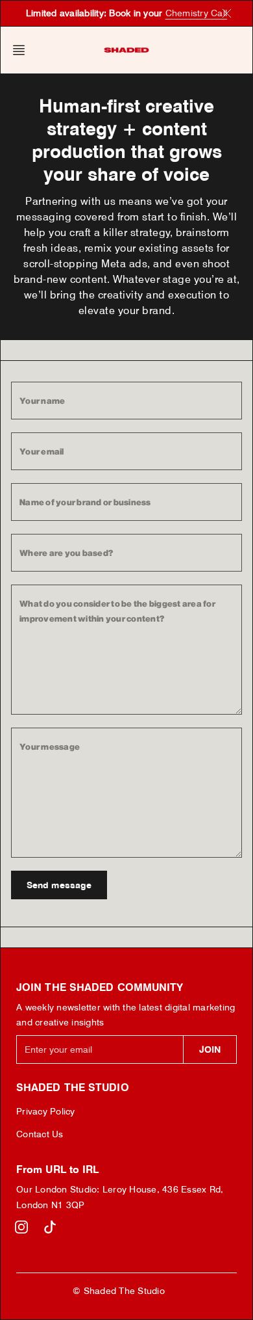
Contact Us (40, 1134)
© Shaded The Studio (119, 1291)
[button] (22, 50)
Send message (59, 885)
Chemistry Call (196, 13)
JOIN (210, 1049)
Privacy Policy (45, 1111)
